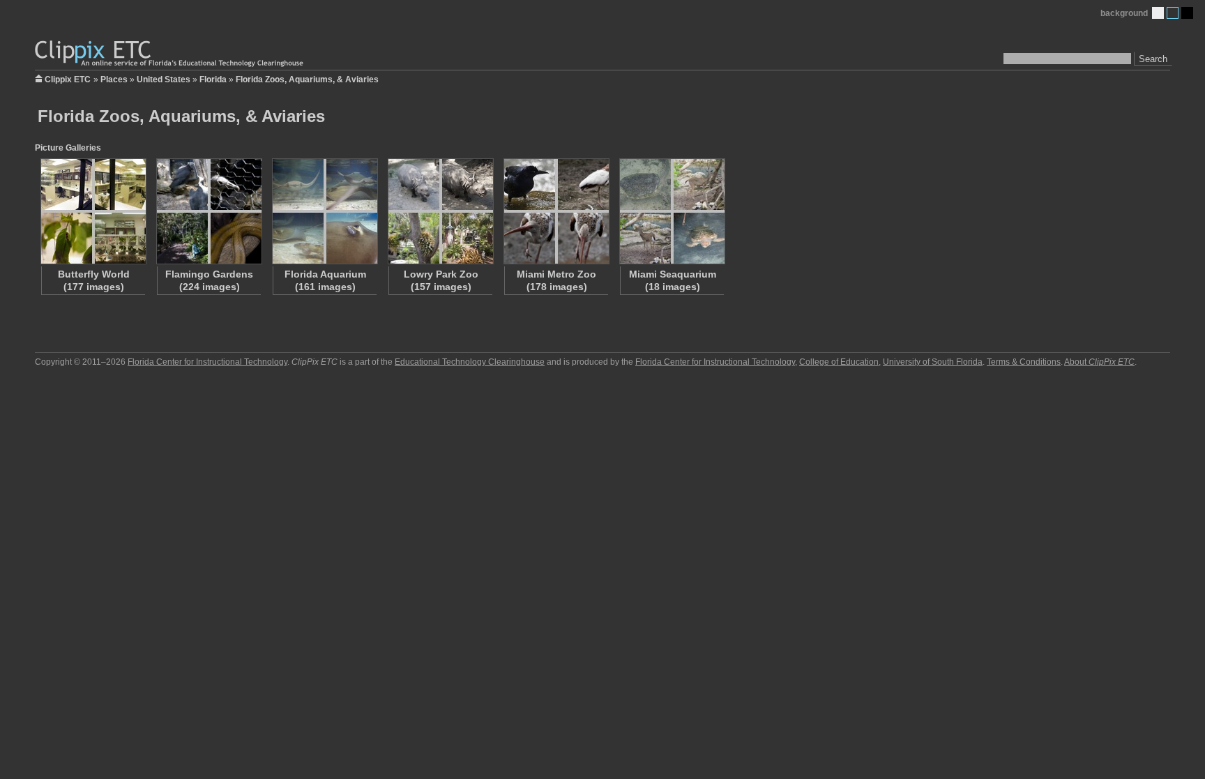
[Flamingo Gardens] (208, 211)
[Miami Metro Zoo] (555, 211)
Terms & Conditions (1024, 362)
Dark (1187, 13)
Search (1153, 59)
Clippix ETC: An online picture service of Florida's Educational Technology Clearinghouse (170, 54)
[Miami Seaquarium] (671, 211)
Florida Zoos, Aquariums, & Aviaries (307, 79)
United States (163, 79)
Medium (1173, 13)
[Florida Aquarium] (324, 211)
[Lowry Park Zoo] (440, 211)
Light (1158, 13)
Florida (213, 79)
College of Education (839, 362)
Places (114, 79)
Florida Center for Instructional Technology (207, 362)
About (1099, 362)
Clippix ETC (68, 78)
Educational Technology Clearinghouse (470, 362)
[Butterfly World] (92, 211)
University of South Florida (933, 362)
